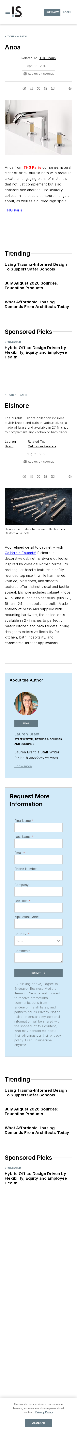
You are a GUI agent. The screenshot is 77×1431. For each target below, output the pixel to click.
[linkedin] (31, 88)
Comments (22, 951)
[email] (53, 88)
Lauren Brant (27, 734)
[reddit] (46, 88)
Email (19, 853)
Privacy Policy (44, 1412)
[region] (38, 1414)
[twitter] (38, 88)
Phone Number (25, 869)
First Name (24, 821)
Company (21, 885)
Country (21, 934)
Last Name (24, 837)
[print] (70, 88)
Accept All (38, 1422)
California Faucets (42, 446)
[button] (8, 12)
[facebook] (24, 88)
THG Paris (47, 58)
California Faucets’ (20, 553)
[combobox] (38, 941)
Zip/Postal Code (26, 917)
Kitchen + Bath (16, 36)
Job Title (22, 901)
